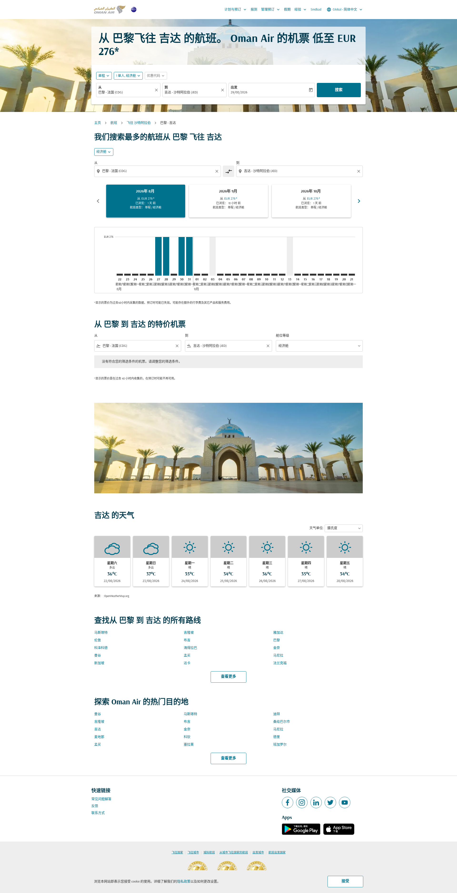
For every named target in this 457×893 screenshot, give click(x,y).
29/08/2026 (239, 92)
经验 (300, 9)
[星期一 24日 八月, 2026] (135, 275)
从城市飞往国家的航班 (233, 852)
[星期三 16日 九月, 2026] (313, 275)
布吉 (187, 640)
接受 (345, 881)
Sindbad (316, 9)
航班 (113, 123)
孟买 (187, 655)
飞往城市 (193, 852)
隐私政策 (183, 881)
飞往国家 (177, 852)
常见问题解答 (101, 799)
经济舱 (101, 152)
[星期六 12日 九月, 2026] (282, 275)
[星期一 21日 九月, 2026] (352, 275)
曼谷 (97, 655)
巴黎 (276, 640)
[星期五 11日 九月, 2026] (274, 275)
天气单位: (316, 528)
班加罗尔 (280, 745)
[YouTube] (344, 802)
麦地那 (99, 737)
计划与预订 (235, 9)
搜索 (339, 90)
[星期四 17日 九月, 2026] (321, 275)
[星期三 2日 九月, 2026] (205, 275)
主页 (97, 123)
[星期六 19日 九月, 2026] (336, 275)
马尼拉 (278, 655)
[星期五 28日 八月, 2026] (166, 256)
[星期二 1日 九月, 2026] (197, 275)
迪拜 (276, 714)
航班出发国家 (277, 852)
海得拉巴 (190, 648)
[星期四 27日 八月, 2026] (158, 256)
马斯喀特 (101, 633)
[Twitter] (330, 802)
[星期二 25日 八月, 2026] (143, 275)
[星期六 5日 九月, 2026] (228, 275)
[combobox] (126, 92)
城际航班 (209, 852)
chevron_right (359, 201)
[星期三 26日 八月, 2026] (151, 275)
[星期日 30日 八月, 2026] (182, 256)
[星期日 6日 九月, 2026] (236, 275)
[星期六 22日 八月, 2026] (120, 275)
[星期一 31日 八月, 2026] (189, 256)
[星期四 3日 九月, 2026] (212, 256)
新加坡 (99, 663)
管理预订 (271, 9)
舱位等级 (282, 336)
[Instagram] (302, 802)
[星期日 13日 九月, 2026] (290, 256)
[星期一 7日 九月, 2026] (243, 275)
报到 (254, 9)
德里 (276, 737)
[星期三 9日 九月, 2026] (259, 275)
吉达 (97, 729)
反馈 (94, 806)
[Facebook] (287, 802)
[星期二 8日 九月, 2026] (251, 275)
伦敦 (97, 640)
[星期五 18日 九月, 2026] (328, 275)
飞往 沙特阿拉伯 (139, 123)
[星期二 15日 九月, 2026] (305, 275)
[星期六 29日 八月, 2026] (174, 275)
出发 (234, 87)
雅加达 (278, 633)
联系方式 (98, 813)
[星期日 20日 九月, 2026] (344, 275)
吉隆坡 (189, 633)
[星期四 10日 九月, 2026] (266, 275)
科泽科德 (101, 648)
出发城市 (258, 852)
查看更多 (228, 677)
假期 (287, 9)
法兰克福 (280, 663)
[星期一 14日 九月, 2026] (297, 275)
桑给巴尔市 (281, 722)
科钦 (187, 737)
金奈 (276, 648)
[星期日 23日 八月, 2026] (127, 275)
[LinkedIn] (316, 802)
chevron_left (98, 201)
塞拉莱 (189, 745)
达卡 (187, 663)
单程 (101, 76)
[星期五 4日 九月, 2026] (220, 275)
